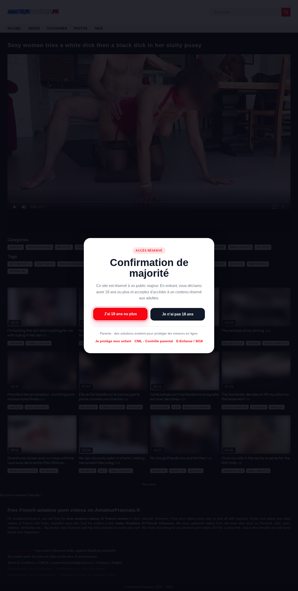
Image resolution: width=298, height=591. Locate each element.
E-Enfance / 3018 (189, 341)
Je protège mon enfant (113, 341)
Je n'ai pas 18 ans (177, 314)
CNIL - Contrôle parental (154, 341)
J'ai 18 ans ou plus (120, 314)
